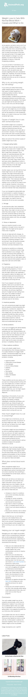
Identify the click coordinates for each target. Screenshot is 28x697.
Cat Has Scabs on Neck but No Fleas (14, 656)
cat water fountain (19, 561)
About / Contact (17, 684)
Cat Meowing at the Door (14, 676)
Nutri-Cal (7, 581)
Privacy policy (10, 684)
